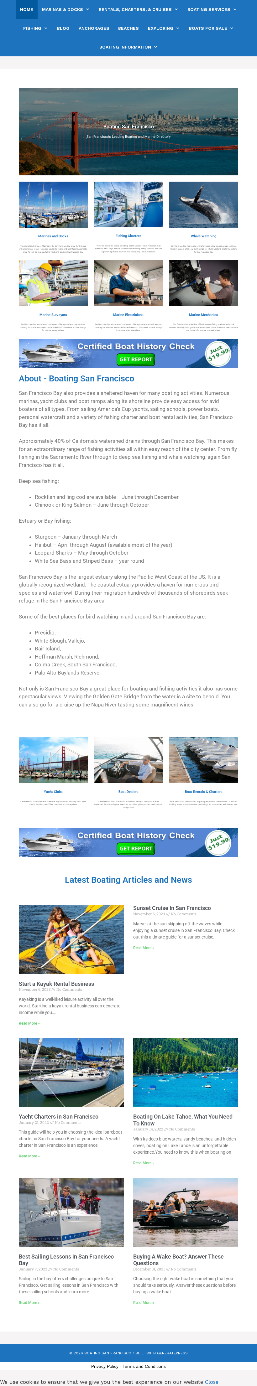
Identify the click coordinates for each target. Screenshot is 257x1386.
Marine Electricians (128, 315)
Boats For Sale (208, 28)
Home (26, 9)
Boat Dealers (128, 792)
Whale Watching (203, 236)
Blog (63, 28)
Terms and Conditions (144, 1366)
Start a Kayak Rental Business (56, 983)
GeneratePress (172, 1353)
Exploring (160, 28)
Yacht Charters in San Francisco (58, 1116)
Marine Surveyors (53, 315)
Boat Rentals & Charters (204, 792)
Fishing (32, 28)
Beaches (128, 28)
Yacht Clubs (53, 792)
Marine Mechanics (203, 315)
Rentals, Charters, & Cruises (135, 9)
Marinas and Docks (53, 236)
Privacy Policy (104, 1366)
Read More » (29, 1023)
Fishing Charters (128, 236)
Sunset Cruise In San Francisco (172, 908)
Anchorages (94, 28)
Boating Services (208, 9)
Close (211, 1382)
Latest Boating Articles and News (128, 880)
